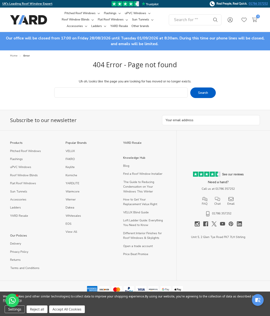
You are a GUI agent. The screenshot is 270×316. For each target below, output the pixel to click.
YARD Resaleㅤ (19, 216)
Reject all (37, 309)
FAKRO (70, 159)
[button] (12, 300)
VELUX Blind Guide (136, 212)
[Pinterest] (232, 223)
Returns (15, 260)
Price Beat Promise (135, 254)
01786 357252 (258, 3)
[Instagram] (199, 223)
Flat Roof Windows (23, 183)
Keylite (70, 167)
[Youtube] (224, 223)
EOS (69, 224)
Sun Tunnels (18, 192)
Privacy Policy (19, 252)
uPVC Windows (20, 167)
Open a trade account (138, 246)
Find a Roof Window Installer (142, 174)
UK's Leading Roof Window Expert (27, 4)
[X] (216, 223)
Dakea (70, 208)
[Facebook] (207, 223)
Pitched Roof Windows (25, 151)
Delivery (15, 244)
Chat (217, 204)
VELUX (70, 151)
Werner (71, 200)
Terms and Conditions (24, 268)
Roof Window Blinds (24, 175)
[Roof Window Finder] (258, 300)
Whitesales (73, 216)
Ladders (15, 208)
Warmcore (73, 192)
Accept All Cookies (67, 309)
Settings (14, 309)
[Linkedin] (239, 223)
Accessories (18, 200)
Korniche (71, 175)
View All (71, 232)
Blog (126, 166)
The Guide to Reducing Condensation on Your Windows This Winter (138, 187)
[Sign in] (230, 20)
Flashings (16, 159)
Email (231, 204)
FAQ (205, 204)
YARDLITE (72, 183)
